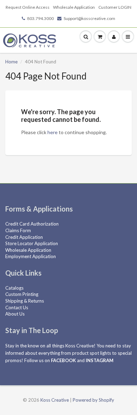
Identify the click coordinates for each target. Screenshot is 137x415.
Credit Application (24, 237)
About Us (15, 314)
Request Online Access (28, 7)
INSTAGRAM (99, 360)
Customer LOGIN (114, 7)
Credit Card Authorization (32, 224)
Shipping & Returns (24, 301)
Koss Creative (54, 400)
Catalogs (14, 288)
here (52, 132)
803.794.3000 (40, 18)
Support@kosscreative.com (89, 18)
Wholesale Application (74, 7)
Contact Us (16, 307)
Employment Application (30, 256)
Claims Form (18, 230)
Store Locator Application (31, 243)
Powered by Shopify (93, 400)
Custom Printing (21, 294)
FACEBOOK (63, 360)
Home (11, 61)
